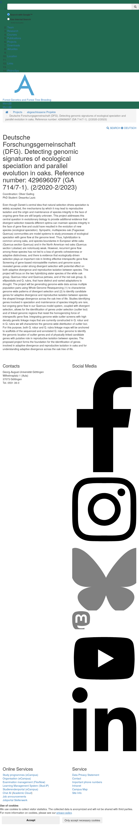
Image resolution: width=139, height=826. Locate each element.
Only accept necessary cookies (82, 820)
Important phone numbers (87, 782)
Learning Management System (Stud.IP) (26, 785)
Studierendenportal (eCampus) (20, 789)
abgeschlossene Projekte (41, 112)
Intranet (76, 785)
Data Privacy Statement (85, 775)
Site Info (77, 793)
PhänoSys (13, 70)
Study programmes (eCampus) (20, 775)
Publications (14, 38)
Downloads (13, 45)
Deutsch (129, 128)
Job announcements (14, 796)
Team (10, 27)
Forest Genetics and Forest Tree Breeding (27, 100)
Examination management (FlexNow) (24, 782)
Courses (12, 34)
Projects (11, 41)
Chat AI (7, 793)
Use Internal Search (20, 19)
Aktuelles (12, 49)
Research (12, 31)
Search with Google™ (21, 14)
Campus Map (80, 789)
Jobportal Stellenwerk (15, 800)
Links (10, 63)
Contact (76, 778)
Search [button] (115, 128)
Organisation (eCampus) (17, 778)
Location (12, 56)
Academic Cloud (22, 793)
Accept (30, 820)
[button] (7, 103)
